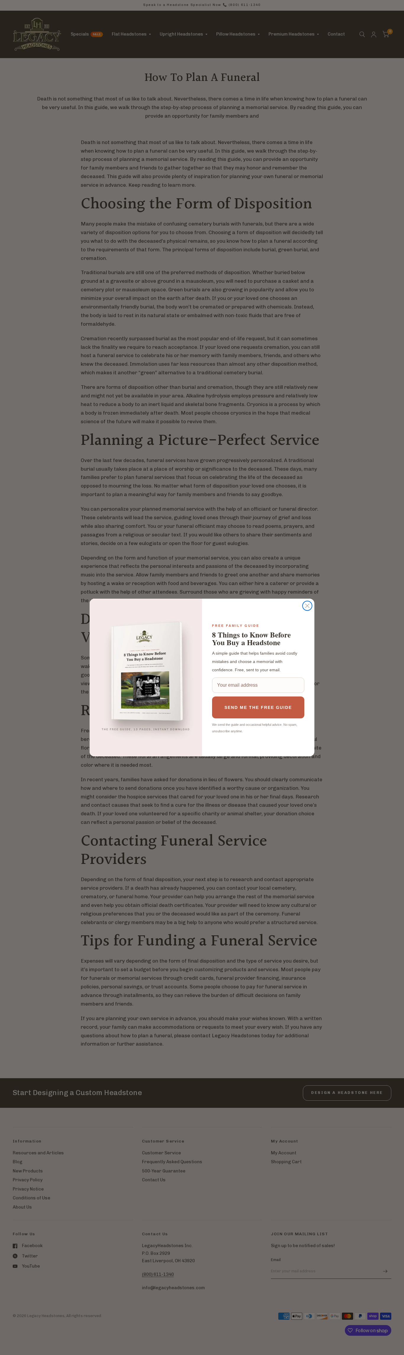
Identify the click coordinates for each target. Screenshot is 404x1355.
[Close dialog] (307, 606)
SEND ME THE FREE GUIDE (258, 707)
